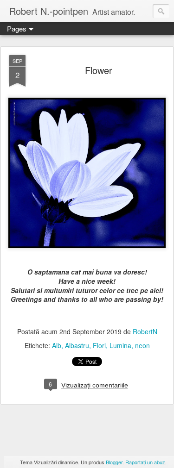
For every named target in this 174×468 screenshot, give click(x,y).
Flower (98, 70)
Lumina (120, 345)
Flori (99, 345)
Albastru (77, 345)
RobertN (145, 331)
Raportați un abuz (145, 462)
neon (142, 345)
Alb (56, 345)
